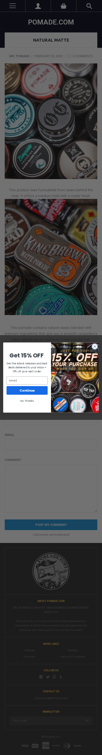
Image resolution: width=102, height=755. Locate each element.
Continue (27, 390)
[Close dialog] (95, 347)
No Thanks (27, 401)
